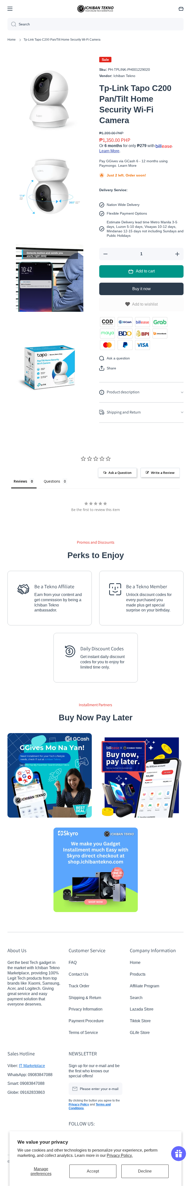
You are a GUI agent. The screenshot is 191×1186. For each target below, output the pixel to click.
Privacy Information (85, 1009)
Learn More (109, 151)
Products (137, 974)
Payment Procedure (86, 1021)
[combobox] (95, 24)
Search (136, 998)
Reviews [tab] (20, 481)
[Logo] (95, 8)
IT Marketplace (32, 1066)
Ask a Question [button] (120, 472)
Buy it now (141, 289)
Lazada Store (141, 1009)
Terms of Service (83, 1032)
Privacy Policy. (120, 1155)
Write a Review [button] (163, 472)
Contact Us (78, 974)
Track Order (79, 986)
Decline (145, 1171)
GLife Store (140, 1032)
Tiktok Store (140, 1021)
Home (11, 39)
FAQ (73, 962)
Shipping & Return (85, 998)
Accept (93, 1171)
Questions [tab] (52, 481)
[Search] (11, 24)
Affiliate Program (144, 986)
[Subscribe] (116, 1089)
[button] (107, 368)
